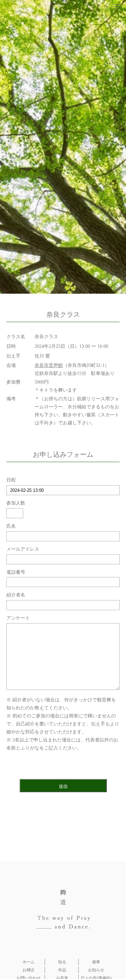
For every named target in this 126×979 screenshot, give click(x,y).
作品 (62, 970)
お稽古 (29, 970)
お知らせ (96, 970)
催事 (96, 962)
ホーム (29, 962)
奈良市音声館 (49, 365)
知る (62, 962)
